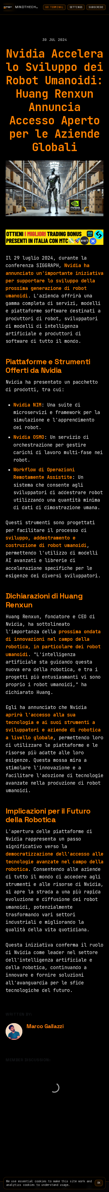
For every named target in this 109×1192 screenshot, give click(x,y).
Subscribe (96, 7)
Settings (76, 7)
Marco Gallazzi (45, 1026)
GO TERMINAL (54, 7)
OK (98, 1182)
